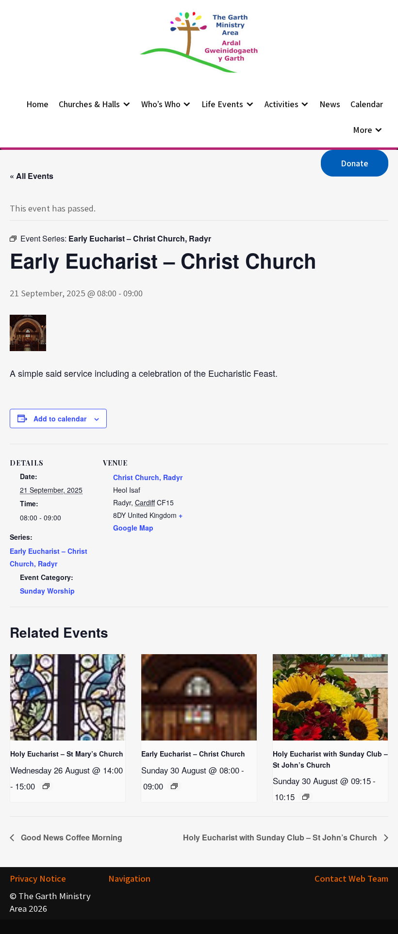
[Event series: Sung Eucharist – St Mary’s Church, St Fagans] (46, 786)
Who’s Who (161, 104)
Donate (354, 163)
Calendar (366, 104)
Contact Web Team (351, 878)
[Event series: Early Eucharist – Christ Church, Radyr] (174, 786)
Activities (281, 104)
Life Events (222, 104)
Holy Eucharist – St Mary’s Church (66, 753)
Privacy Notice (38, 878)
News (329, 104)
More (362, 129)
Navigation (129, 878)
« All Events (31, 175)
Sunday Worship (47, 591)
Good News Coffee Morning (70, 837)
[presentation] (67, 697)
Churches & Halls (89, 104)
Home (37, 104)
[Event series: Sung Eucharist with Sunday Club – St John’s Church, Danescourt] (305, 797)
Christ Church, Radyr (147, 477)
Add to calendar (59, 418)
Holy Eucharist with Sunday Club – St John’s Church (281, 837)
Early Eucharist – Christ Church (193, 753)
